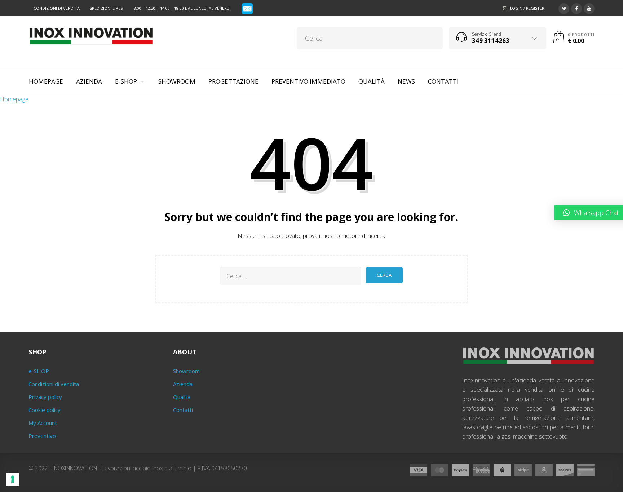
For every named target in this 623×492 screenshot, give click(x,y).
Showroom (186, 370)
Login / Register (527, 8)
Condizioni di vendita (57, 8)
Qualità (181, 396)
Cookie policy (44, 409)
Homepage (14, 99)
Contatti (183, 409)
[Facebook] (576, 7)
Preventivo (42, 435)
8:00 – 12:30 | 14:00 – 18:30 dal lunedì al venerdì (182, 8)
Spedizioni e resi (107, 8)
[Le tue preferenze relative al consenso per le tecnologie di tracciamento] (12, 479)
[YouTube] (589, 7)
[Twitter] (563, 7)
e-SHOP (38, 370)
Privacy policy (45, 396)
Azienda (183, 383)
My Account (42, 422)
